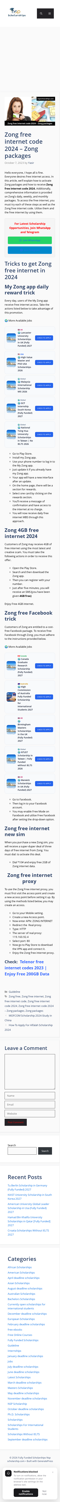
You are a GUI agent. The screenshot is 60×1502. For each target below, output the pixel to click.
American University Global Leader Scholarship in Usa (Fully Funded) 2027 (28, 1208)
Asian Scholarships (19, 1283)
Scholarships (15, 1419)
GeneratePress (45, 1461)
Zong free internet (33, 996)
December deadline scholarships (27, 1313)
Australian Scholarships (21, 1294)
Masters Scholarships (20, 1388)
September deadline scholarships (28, 1439)
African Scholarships (20, 1267)
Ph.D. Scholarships (19, 1414)
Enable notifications (26, 1492)
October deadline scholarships (26, 1409)
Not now (44, 1492)
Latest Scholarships (19, 1377)
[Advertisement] (30, 60)
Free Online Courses (20, 1335)
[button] (41, 13)
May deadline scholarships (23, 1393)
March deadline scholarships (25, 1382)
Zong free (14, 996)
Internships (14, 1351)
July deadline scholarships (23, 1366)
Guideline (14, 991)
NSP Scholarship (17, 1404)
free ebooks (15, 1329)
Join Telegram (32, 250)
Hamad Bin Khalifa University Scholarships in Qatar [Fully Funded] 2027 (29, 1221)
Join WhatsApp (31, 240)
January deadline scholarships (25, 1356)
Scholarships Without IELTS (24, 1434)
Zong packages (34, 1011)
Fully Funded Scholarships (23, 1340)
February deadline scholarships (26, 1324)
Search (12, 1145)
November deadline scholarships (27, 1398)
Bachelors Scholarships (21, 1299)
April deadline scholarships (24, 1278)
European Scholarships (21, 1319)
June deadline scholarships (23, 1372)
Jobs (10, 1361)
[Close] (53, 1472)
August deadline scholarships (25, 1288)
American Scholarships (21, 1272)
